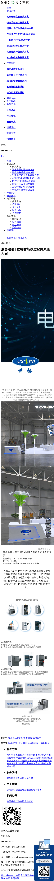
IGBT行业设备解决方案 (23, 181)
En (2, 156)
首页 (9, 8)
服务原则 (11, 778)
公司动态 (16, 222)
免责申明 (15, 878)
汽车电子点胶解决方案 (23, 169)
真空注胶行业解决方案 (23, 187)
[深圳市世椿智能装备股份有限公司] (15, 3)
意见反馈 (28, 778)
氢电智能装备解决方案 (23, 190)
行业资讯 (16, 224)
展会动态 (16, 227)
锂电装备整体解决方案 (23, 172)
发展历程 (16, 210)
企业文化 (16, 207)
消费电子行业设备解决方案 (25, 175)
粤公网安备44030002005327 (34, 875)
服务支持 (11, 98)
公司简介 (16, 204)
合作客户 (16, 213)
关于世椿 (11, 101)
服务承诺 (20, 778)
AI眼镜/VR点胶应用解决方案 (26, 178)
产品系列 (11, 63)
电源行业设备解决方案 (23, 184)
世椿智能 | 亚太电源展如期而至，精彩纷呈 (29, 743)
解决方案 (11, 11)
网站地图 (5, 878)
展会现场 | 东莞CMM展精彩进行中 (24, 738)
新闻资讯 (11, 104)
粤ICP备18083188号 (10, 875)
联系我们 (11, 127)
